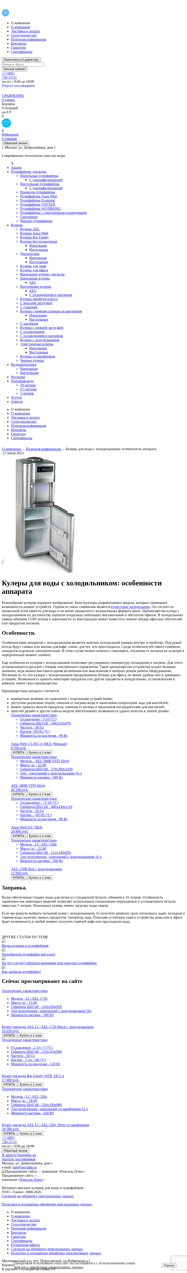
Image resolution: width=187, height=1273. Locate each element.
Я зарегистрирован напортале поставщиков (19, 1157)
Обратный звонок (15, 143)
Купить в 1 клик (40, 752)
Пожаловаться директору (21, 59)
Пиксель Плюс (31, 1180)
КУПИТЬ (18, 752)
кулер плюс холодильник (130, 607)
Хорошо (169, 1265)
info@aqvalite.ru (25, 1167)
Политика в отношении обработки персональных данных (47, 1204)
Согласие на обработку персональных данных (38, 1196)
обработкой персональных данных (56, 1267)
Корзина (8, 104)
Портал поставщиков (18, 86)
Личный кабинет (15, 69)
